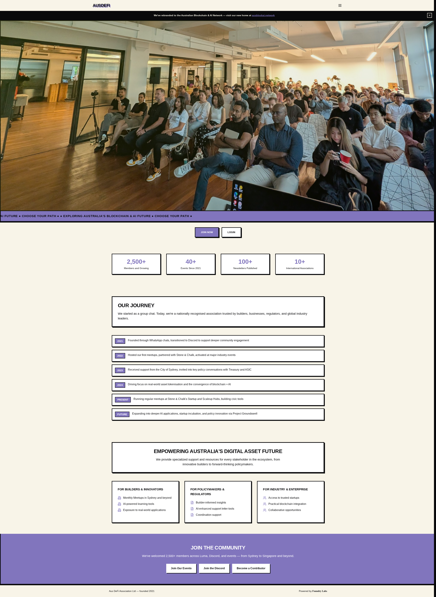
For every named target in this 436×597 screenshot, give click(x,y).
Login (231, 232)
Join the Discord (214, 568)
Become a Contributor (251, 568)
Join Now (207, 232)
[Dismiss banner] (429, 15)
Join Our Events (181, 568)
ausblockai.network (263, 15)
